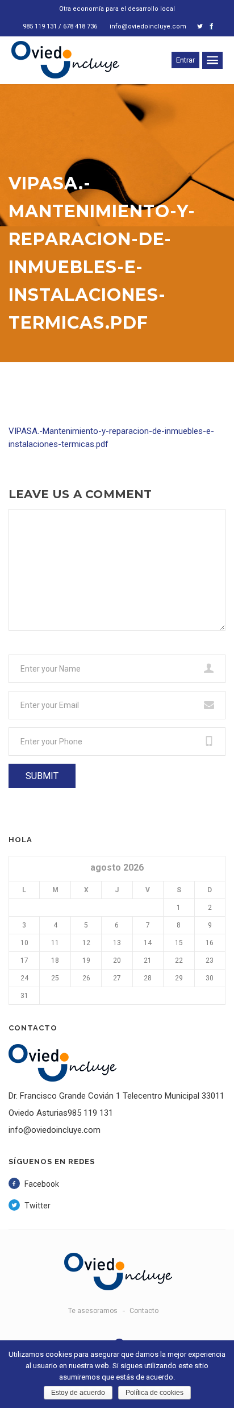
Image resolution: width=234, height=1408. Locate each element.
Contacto (143, 1311)
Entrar (185, 60)
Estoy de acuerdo (78, 1393)
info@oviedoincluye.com (148, 26)
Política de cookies (154, 1393)
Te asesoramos (93, 1311)
